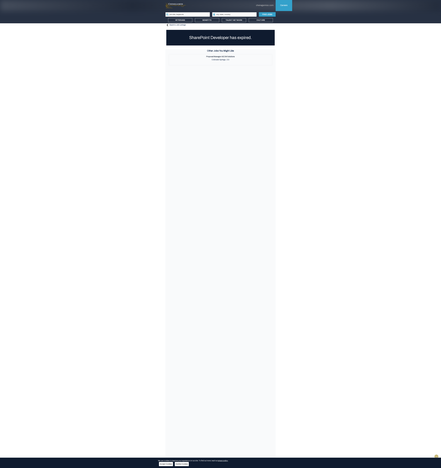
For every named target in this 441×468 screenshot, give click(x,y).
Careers (284, 5)
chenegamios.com (264, 5)
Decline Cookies (182, 464)
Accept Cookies (166, 464)
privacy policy (223, 461)
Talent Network (234, 20)
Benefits (207, 20)
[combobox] (187, 14)
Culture (261, 20)
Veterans (180, 20)
